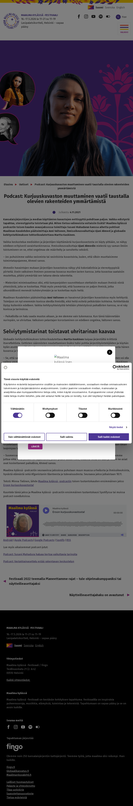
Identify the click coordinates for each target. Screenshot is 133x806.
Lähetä (35, 446)
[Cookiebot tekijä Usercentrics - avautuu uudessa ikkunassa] (115, 367)
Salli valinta (66, 436)
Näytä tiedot (116, 427)
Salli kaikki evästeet (109, 436)
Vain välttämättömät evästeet (24, 436)
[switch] (50, 415)
